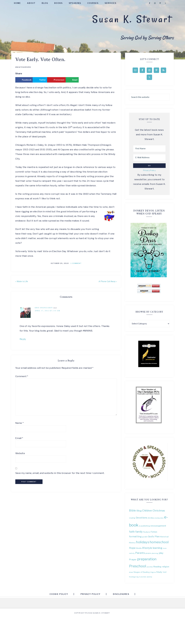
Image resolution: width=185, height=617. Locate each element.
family (139, 531)
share (131, 572)
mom (165, 548)
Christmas (159, 510)
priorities (150, 567)
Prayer (133, 559)
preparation (146, 559)
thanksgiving (134, 577)
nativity (132, 553)
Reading (157, 566)
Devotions (141, 517)
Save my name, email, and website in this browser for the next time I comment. (60, 473)
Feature (146, 532)
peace (148, 553)
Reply (23, 339)
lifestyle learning (152, 547)
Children (147, 510)
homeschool (159, 542)
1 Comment (76, 263)
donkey (151, 518)
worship (149, 577)
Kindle (139, 548)
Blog (139, 510)
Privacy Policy (149, 170)
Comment (21, 376)
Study (159, 572)
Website (20, 453)
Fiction (154, 532)
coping (132, 518)
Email (19, 438)
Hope (132, 547)
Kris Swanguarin (44, 307)
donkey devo (159, 518)
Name (19, 423)
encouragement (158, 525)
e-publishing (144, 526)
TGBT (165, 572)
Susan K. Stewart (132, 19)
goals (144, 537)
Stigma (153, 572)
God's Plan (154, 536)
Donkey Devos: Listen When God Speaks (149, 212)
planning (155, 553)
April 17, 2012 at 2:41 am (47, 310)
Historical (164, 537)
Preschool (137, 566)
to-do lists (142, 577)
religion (165, 566)
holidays (142, 542)
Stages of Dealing (142, 572)
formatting (135, 536)
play (161, 553)
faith (132, 531)
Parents (140, 552)
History (132, 542)
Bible (132, 510)
